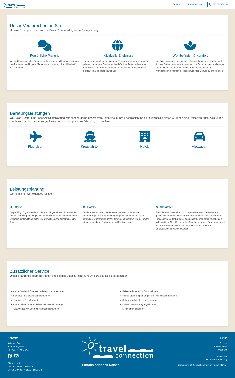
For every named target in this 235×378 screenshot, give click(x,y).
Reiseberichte (220, 346)
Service (223, 343)
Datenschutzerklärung (216, 359)
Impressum (222, 356)
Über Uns (222, 350)
